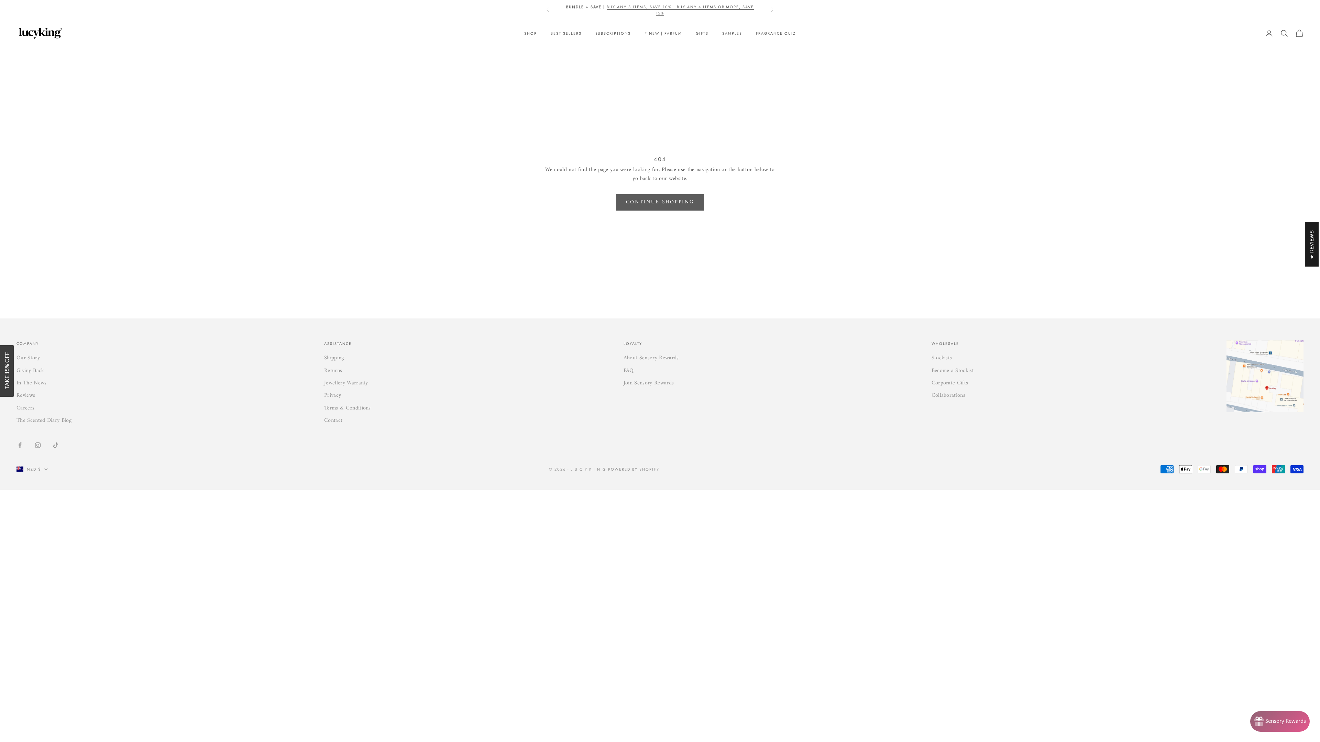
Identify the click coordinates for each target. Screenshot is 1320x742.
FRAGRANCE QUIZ (775, 33)
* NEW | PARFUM (663, 33)
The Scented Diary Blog (44, 420)
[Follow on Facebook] (19, 445)
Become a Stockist (953, 370)
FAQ (629, 370)
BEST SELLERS (566, 33)
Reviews (25, 395)
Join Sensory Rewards (649, 383)
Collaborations (948, 395)
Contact (333, 420)
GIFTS (702, 33)
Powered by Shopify (633, 469)
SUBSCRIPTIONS (613, 33)
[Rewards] (1280, 721)
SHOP (530, 33)
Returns (333, 370)
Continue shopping (660, 202)
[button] (7, 371)
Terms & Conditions (347, 408)
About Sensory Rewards (651, 358)
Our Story (28, 358)
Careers (25, 408)
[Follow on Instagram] (37, 445)
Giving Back (30, 370)
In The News (31, 383)
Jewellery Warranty (346, 383)
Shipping (334, 358)
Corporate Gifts (950, 383)
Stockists (942, 358)
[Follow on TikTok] (55, 445)
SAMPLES (732, 33)
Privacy (332, 395)
